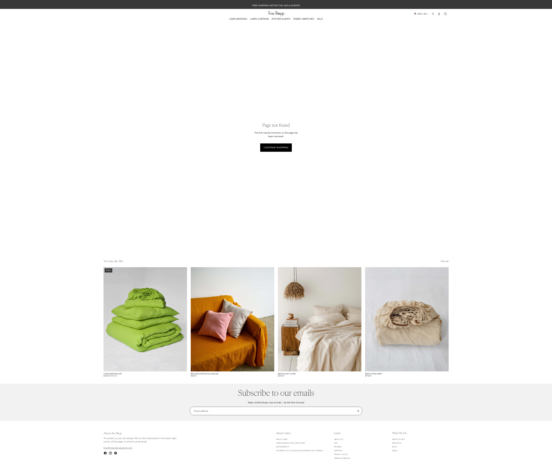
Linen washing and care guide (290, 443)
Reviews (337, 447)
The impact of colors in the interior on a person (299, 451)
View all (444, 261)
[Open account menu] (439, 14)
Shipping (338, 451)
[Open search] (433, 14)
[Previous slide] (107, 319)
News (394, 451)
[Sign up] (358, 411)
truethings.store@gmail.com (117, 447)
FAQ (336, 443)
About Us (338, 439)
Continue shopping (276, 147)
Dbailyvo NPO (398, 439)
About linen (282, 439)
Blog (394, 447)
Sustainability (282, 447)
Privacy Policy (341, 454)
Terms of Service (342, 458)
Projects (396, 443)
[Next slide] (182, 319)
